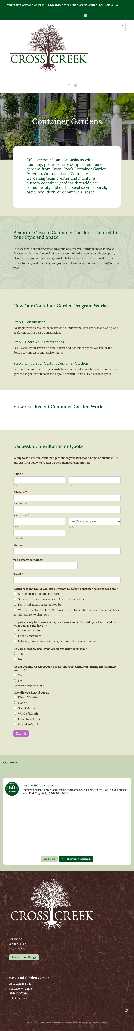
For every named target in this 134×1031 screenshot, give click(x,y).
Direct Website (28, 697)
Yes (20, 653)
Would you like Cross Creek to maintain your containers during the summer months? (64, 668)
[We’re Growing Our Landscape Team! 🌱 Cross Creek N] (114, 844)
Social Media (26, 708)
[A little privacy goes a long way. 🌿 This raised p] (51, 844)
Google (22, 702)
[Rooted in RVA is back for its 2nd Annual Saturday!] (83, 844)
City (15, 526)
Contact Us (15, 939)
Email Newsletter (29, 719)
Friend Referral (28, 724)
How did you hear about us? (31, 692)
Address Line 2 (21, 515)
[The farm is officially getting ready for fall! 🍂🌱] (51, 826)
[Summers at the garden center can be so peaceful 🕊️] (83, 808)
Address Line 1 (21, 503)
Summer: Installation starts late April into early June (51, 599)
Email (18, 574)
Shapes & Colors (99, 1022)
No (20, 659)
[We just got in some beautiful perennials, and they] (20, 808)
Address (20, 492)
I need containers (29, 636)
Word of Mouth (28, 713)
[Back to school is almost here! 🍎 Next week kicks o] (114, 826)
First (15, 485)
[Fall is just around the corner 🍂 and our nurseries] (20, 844)
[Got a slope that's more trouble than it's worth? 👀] (114, 808)
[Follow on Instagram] (126, 1010)
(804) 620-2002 (108, 4)
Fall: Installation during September (40, 604)
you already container (28, 559)
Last (71, 485)
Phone (18, 545)
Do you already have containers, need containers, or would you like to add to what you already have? (64, 623)
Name (18, 474)
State (71, 526)
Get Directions (18, 998)
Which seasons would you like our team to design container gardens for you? (65, 588)
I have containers (29, 630)
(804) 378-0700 (52, 4)
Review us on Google (24, 957)
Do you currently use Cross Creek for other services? (50, 649)
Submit (21, 733)
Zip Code (18, 538)
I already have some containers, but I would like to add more (57, 641)
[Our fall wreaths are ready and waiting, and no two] (51, 808)
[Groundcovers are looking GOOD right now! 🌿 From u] (83, 826)
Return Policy (17, 948)
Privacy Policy (17, 943)
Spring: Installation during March (39, 593)
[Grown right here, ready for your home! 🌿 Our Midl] (20, 826)
